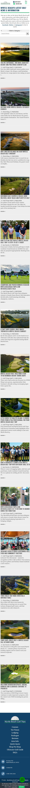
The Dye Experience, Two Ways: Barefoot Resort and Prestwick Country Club (15, 64)
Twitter (11, 25)
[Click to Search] (27, 33)
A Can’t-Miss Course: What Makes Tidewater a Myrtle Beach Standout (13, 330)
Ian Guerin (6, 245)
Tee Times (15, 730)
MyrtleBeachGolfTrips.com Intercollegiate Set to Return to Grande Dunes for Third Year (15, 509)
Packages (15, 736)
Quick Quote (17, 2)
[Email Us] (3, 767)
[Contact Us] (3, 761)
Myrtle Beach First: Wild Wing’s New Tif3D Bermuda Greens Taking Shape (13, 375)
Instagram (18, 25)
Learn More (15, 786)
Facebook (5, 25)
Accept (22, 786)
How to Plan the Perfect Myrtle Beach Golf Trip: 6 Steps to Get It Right (14, 241)
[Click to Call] (3, 774)
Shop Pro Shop (15, 747)
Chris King (6, 112)
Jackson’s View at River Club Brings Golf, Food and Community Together (15, 552)
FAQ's (15, 752)
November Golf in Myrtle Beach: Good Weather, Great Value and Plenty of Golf (15, 197)
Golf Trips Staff (8, 67)
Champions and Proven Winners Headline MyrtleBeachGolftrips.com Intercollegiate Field (15, 287)
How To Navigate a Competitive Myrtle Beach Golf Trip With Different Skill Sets (15, 463)
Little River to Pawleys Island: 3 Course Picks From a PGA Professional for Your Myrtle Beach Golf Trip (15, 420)
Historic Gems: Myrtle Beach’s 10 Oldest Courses (15, 108)
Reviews (15, 738)
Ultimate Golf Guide (15, 750)
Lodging (15, 733)
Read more (2, 78)
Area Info (15, 741)
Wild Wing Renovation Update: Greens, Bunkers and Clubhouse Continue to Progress (14, 686)
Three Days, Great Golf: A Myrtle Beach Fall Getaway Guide (14, 641)
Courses (15, 727)
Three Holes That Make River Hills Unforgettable (13, 597)
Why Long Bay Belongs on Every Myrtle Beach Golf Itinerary (14, 152)
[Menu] (26, 3)
